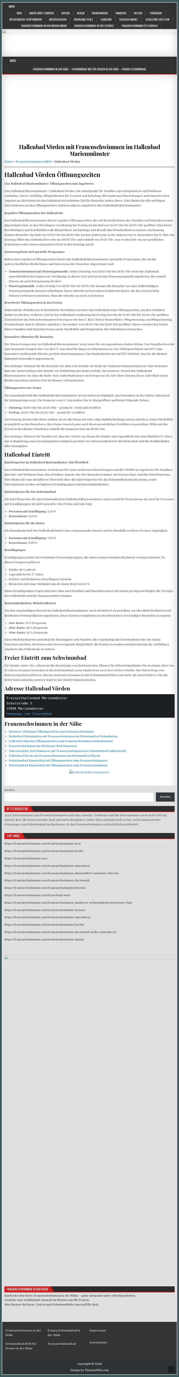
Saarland (106, 19)
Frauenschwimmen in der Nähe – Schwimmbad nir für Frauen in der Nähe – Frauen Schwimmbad (89, 69)
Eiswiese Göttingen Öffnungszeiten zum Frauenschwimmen (51, 731)
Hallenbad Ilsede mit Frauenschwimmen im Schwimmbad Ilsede (54, 755)
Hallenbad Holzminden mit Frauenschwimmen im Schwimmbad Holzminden (63, 736)
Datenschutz (98, 1342)
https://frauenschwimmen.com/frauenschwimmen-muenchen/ (47, 865)
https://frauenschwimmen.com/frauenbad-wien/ (37, 895)
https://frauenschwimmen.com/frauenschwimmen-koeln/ (44, 851)
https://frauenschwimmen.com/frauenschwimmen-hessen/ (45, 910)
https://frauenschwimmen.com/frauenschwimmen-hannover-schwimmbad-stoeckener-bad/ (68, 902)
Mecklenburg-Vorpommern (25, 19)
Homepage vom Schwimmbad (29, 714)
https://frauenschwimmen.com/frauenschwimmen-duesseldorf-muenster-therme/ (61, 873)
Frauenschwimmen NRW (34, 161)
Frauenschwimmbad (62, 1343)
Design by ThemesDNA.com (90, 1370)
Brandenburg (100, 13)
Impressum (98, 1330)
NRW (19, 13)
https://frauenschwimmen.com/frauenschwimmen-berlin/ (44, 924)
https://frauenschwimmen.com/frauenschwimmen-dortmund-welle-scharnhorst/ (60, 932)
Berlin (80, 13)
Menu (12, 6)
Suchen (9, 790)
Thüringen (156, 13)
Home (8, 161)
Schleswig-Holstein (157, 19)
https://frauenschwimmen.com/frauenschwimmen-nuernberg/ (47, 917)
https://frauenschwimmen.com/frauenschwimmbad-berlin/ (45, 887)
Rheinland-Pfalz (83, 19)
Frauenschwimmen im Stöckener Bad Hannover (43, 746)
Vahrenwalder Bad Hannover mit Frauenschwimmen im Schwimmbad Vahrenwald (67, 751)
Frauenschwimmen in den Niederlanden (44, 26)
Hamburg (120, 13)
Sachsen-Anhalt (128, 19)
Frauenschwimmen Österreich (140, 26)
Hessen (138, 13)
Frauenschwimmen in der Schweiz (94, 26)
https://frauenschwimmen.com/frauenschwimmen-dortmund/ (47, 880)
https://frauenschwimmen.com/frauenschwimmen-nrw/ (42, 843)
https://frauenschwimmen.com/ (26, 858)
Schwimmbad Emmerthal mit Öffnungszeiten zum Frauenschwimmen (58, 760)
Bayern (65, 13)
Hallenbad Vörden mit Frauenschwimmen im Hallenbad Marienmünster (89, 150)
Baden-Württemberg (41, 13)
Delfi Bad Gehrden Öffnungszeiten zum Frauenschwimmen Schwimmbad (61, 741)
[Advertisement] (89, 112)
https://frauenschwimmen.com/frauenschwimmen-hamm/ (44, 939)
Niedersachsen (58, 19)
